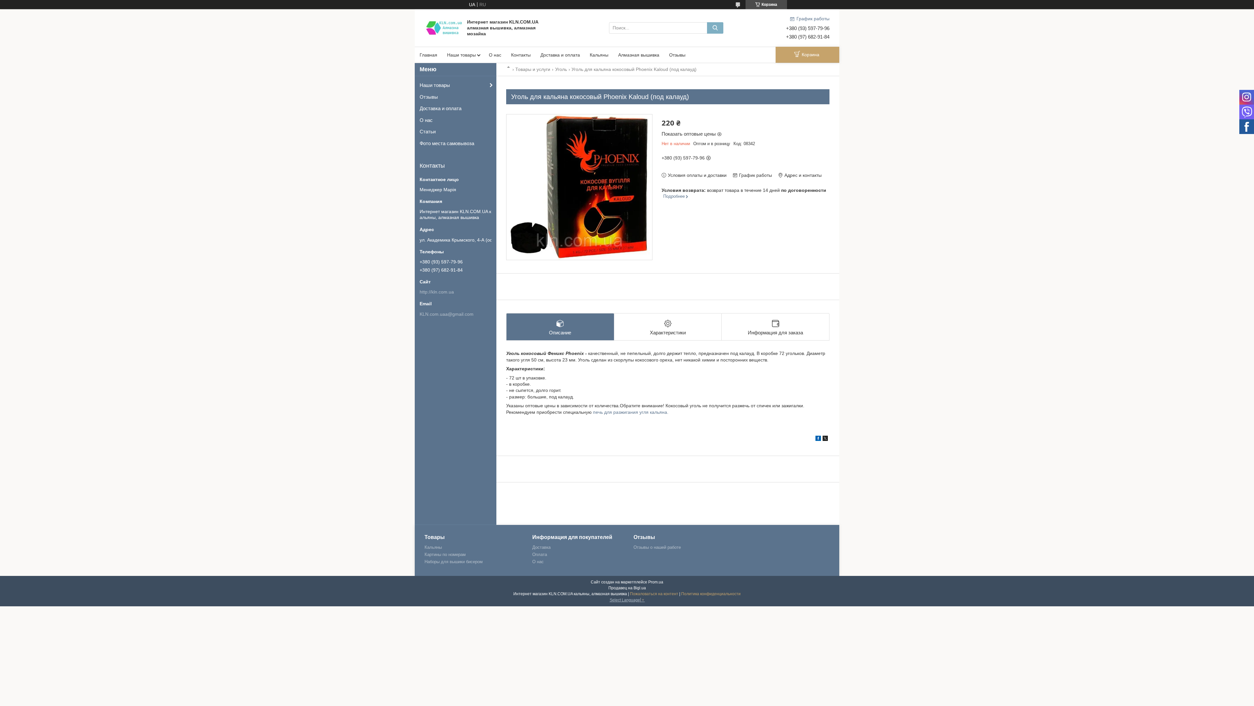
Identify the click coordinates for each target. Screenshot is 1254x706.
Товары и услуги (532, 69)
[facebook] (818, 439)
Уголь (561, 69)
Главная (428, 55)
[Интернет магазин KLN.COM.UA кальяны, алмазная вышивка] (444, 27)
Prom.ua (655, 582)
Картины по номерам (445, 554)
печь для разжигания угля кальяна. (630, 412)
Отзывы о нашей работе (657, 547)
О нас (495, 55)
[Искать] (715, 28)
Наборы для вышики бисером (454, 561)
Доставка (541, 547)
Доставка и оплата (560, 55)
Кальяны (599, 55)
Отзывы (677, 55)
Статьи (428, 131)
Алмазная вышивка (638, 55)
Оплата (539, 554)
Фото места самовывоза (447, 143)
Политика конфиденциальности (711, 594)
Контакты (521, 55)
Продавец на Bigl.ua (627, 588)
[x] (825, 439)
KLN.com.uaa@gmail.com (447, 314)
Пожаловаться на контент (654, 594)
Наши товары (461, 55)
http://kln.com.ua (437, 291)
